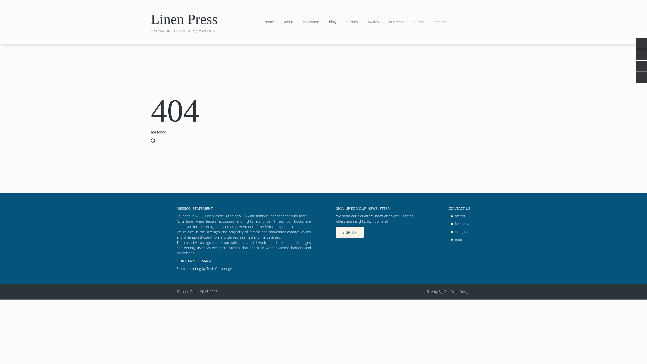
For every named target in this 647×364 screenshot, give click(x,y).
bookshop (311, 22)
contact (441, 22)
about (288, 22)
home (269, 22)
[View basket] (489, 22)
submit (419, 22)
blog (332, 22)
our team (396, 22)
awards (373, 22)
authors (352, 22)
